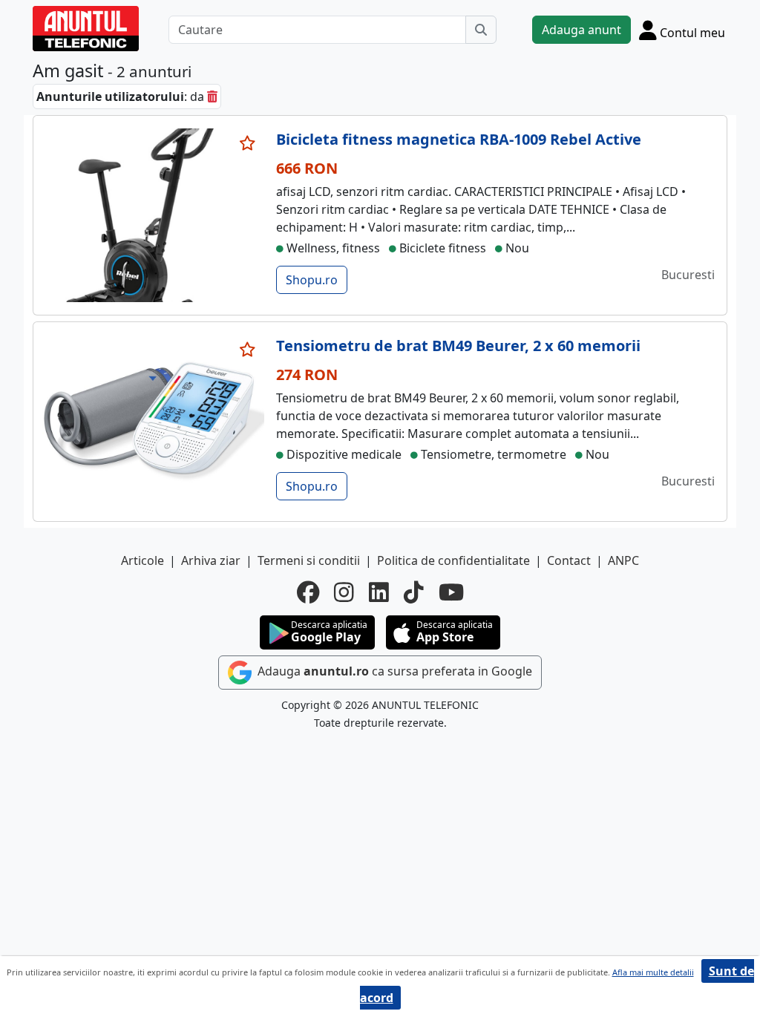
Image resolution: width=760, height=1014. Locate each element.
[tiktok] (414, 592)
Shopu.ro (312, 280)
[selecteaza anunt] (248, 143)
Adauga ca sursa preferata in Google (393, 671)
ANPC (623, 560)
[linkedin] (379, 592)
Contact (569, 560)
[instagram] (344, 592)
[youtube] (451, 592)
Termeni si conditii (309, 560)
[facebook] (308, 592)
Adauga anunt (581, 30)
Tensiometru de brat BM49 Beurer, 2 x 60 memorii (458, 346)
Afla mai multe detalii (653, 972)
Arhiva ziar (210, 560)
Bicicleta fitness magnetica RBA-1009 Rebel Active (458, 139)
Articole (142, 560)
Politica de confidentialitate (453, 560)
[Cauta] (481, 30)
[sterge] (212, 96)
